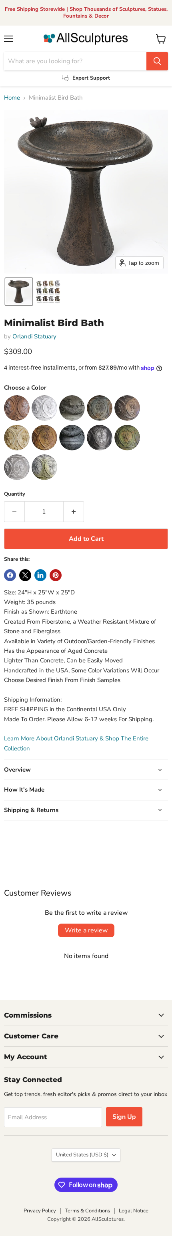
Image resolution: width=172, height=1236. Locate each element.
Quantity (14, 494)
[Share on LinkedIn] (40, 575)
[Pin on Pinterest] (56, 575)
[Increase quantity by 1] (74, 511)
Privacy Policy (40, 1210)
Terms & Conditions (87, 1210)
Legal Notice (133, 1210)
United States (82, 1154)
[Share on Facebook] (10, 575)
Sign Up (124, 1116)
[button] (18, 291)
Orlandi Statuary (34, 336)
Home (12, 97)
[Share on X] (25, 575)
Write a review (86, 930)
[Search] (157, 61)
